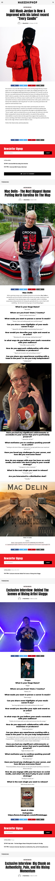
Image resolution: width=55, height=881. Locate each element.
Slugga (12, 840)
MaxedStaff (25, 23)
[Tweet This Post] (23, 85)
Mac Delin (17, 570)
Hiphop (12, 570)
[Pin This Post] (32, 85)
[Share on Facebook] (15, 85)
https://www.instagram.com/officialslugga (27, 815)
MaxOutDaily (27, 199)
